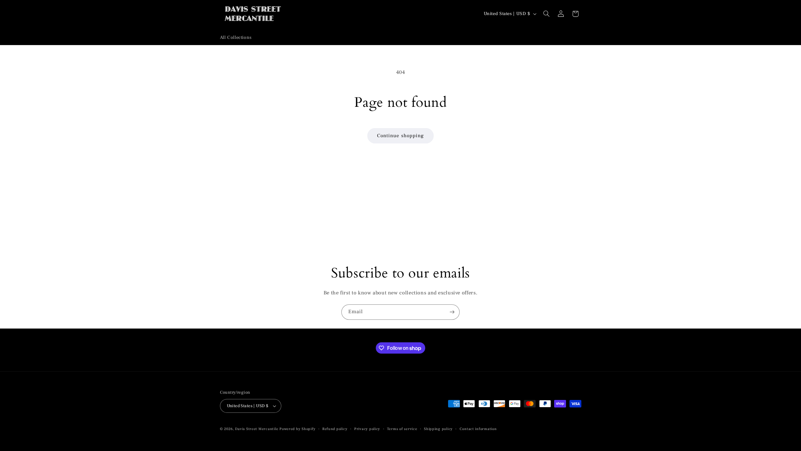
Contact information (478, 429)
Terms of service (402, 429)
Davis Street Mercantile (256, 429)
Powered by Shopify (297, 429)
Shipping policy (438, 429)
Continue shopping (400, 135)
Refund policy (335, 429)
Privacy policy (367, 429)
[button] (546, 14)
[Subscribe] (452, 312)
